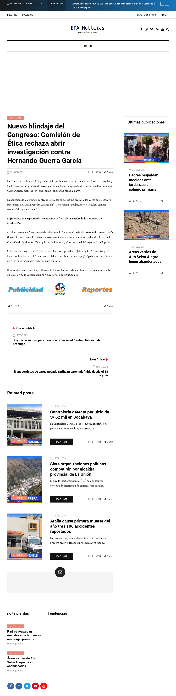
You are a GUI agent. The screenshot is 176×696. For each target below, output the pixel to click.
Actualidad (15, 118)
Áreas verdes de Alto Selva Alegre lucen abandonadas (145, 257)
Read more (62, 442)
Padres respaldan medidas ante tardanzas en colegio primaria (143, 182)
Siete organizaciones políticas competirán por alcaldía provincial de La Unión (78, 469)
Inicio (163, 15)
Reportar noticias (146, 15)
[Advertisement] (88, 84)
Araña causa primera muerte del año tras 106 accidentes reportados (80, 526)
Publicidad (27, 15)
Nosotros (12, 15)
